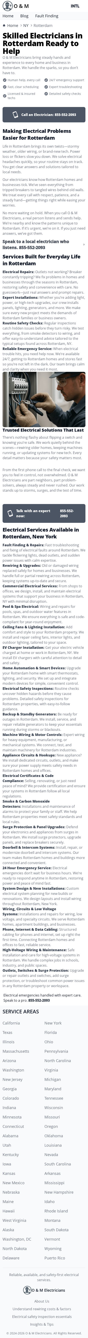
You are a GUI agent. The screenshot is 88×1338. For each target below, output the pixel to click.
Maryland (52, 1088)
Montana (52, 1220)
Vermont (52, 1239)
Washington (13, 1070)
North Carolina (57, 1060)
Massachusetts (16, 1051)
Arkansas (52, 1173)
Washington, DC (17, 1239)
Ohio (48, 1041)
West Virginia (14, 1220)
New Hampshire (58, 1192)
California (11, 1023)
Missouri (52, 1117)
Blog (24, 15)
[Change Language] (76, 6)
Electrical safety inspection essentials (42, 1316)
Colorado (11, 1098)
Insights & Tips (42, 1324)
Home (8, 15)
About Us (41, 1301)
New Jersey (12, 1079)
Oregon (51, 1126)
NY (25, 25)
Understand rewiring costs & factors (42, 1309)
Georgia (10, 1088)
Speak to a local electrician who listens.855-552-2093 (36, 244)
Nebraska (11, 1192)
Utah (7, 1145)
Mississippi (54, 1182)
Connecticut (13, 1126)
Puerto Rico (54, 1257)
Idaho (49, 1201)
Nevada (51, 1154)
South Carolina (57, 1164)
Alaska (8, 1229)
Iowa (7, 1164)
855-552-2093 (39, 1000)
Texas (7, 1032)
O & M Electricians (38, 1333)
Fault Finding (46, 15)
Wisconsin (53, 1107)
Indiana (9, 1107)
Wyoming (53, 1248)
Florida (50, 1032)
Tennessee (53, 1098)
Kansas (9, 1173)
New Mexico (14, 1182)
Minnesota (12, 1117)
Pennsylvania (56, 1051)
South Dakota (56, 1229)
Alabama (10, 1135)
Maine (8, 1201)
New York (53, 1023)
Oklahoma (53, 1135)
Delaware (11, 1257)
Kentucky (11, 1154)
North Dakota (15, 1248)
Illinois (9, 1041)
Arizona (9, 1060)
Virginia (51, 1070)
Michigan (52, 1079)
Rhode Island (56, 1210)
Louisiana (53, 1145)
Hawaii (9, 1210)
